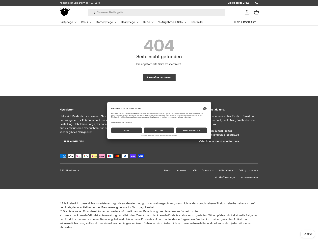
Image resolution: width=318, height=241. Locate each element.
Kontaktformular (230, 141)
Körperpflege (104, 22)
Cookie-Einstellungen (225, 177)
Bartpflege (66, 22)
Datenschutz (208, 170)
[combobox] (156, 12)
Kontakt (167, 170)
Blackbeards (73, 170)
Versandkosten (127, 203)
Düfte (146, 22)
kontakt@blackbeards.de (223, 134)
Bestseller (197, 22)
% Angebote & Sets (170, 22)
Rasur (84, 22)
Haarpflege (128, 22)
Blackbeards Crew (238, 2)
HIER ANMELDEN (74, 141)
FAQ (256, 2)
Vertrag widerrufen (249, 177)
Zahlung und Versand (248, 170)
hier (196, 211)
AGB (194, 170)
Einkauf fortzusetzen (159, 77)
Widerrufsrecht (226, 170)
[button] (256, 12)
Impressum (182, 170)
